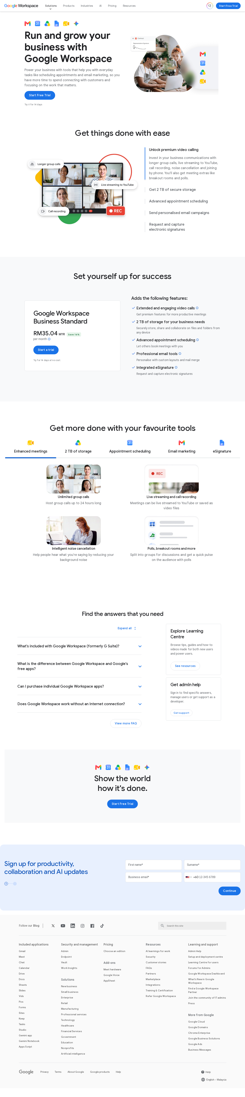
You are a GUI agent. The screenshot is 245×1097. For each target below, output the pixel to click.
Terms (58, 1071)
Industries (87, 5)
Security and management (79, 944)
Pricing (112, 5)
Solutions (51, 5)
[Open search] (210, 6)
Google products (100, 1071)
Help (118, 1071)
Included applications (34, 944)
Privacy (44, 1071)
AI (100, 5)
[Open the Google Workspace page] (21, 6)
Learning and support (203, 944)
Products (68, 5)
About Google (76, 1071)
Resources (129, 5)
